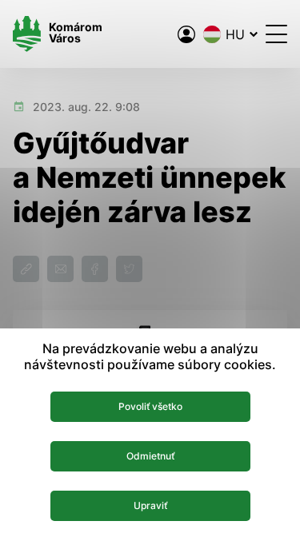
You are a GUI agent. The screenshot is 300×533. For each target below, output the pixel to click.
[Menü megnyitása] (276, 34)
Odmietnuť (150, 456)
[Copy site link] (26, 269)
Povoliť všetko (150, 406)
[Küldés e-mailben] (60, 269)
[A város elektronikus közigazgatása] (186, 34)
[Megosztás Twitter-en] (129, 269)
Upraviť (150, 505)
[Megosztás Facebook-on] (95, 269)
